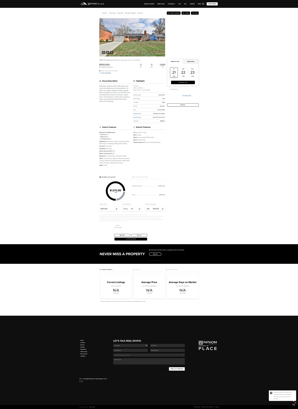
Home (82, 340)
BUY (180, 4)
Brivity (86, 407)
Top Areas (171, 4)
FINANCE (192, 4)
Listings (82, 342)
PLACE (105, 378)
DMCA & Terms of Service (207, 407)
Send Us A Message (176, 369)
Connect (83, 356)
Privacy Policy (197, 407)
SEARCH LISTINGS (149, 4)
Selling (82, 347)
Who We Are (83, 354)
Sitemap (217, 407)
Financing (83, 349)
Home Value (161, 4)
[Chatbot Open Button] (293, 404)
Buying (82, 345)
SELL (185, 4)
